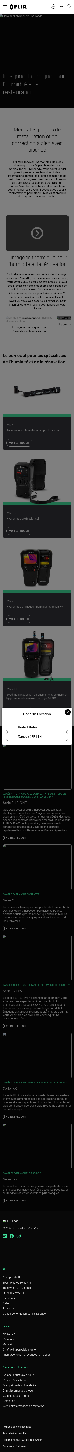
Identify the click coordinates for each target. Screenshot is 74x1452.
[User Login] (52, 7)
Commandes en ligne (16, 1395)
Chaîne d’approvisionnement (20, 1349)
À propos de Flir (12, 1277)
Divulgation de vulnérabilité (19, 1385)
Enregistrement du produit (18, 1390)
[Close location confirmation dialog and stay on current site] (68, 712)
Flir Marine (9, 1298)
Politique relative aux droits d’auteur (22, 1439)
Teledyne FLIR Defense (17, 1287)
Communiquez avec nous (18, 1375)
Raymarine (9, 1308)
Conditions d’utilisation (15, 1446)
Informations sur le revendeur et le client (27, 1354)
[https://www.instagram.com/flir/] (19, 1236)
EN (40, 736)
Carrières (8, 1339)
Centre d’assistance (15, 1380)
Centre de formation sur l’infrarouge (24, 1313)
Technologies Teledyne (17, 1282)
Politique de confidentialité (17, 1426)
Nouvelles (9, 1334)
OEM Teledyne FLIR (15, 1293)
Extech (7, 1303)
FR (33, 736)
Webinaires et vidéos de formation (23, 1406)
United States (27, 727)
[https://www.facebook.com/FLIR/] (12, 1236)
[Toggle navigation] (5, 6)
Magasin (8, 1344)
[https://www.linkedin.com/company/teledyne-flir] (5, 1236)
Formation (9, 1400)
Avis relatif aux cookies (15, 1433)
